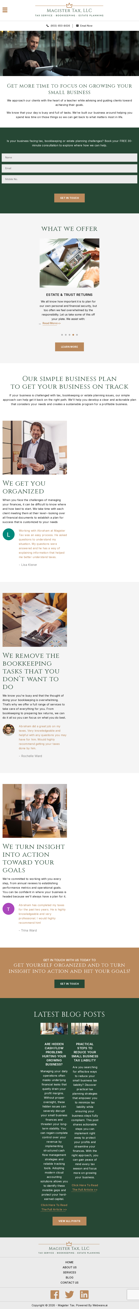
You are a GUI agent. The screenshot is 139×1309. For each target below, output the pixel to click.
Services (69, 1272)
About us (70, 1267)
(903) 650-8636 (60, 25)
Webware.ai (100, 1305)
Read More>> (52, 323)
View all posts (69, 1221)
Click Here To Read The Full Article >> (54, 1207)
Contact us (69, 1282)
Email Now (86, 25)
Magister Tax (66, 1305)
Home (69, 1262)
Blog (69, 1277)
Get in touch (69, 983)
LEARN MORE (69, 346)
